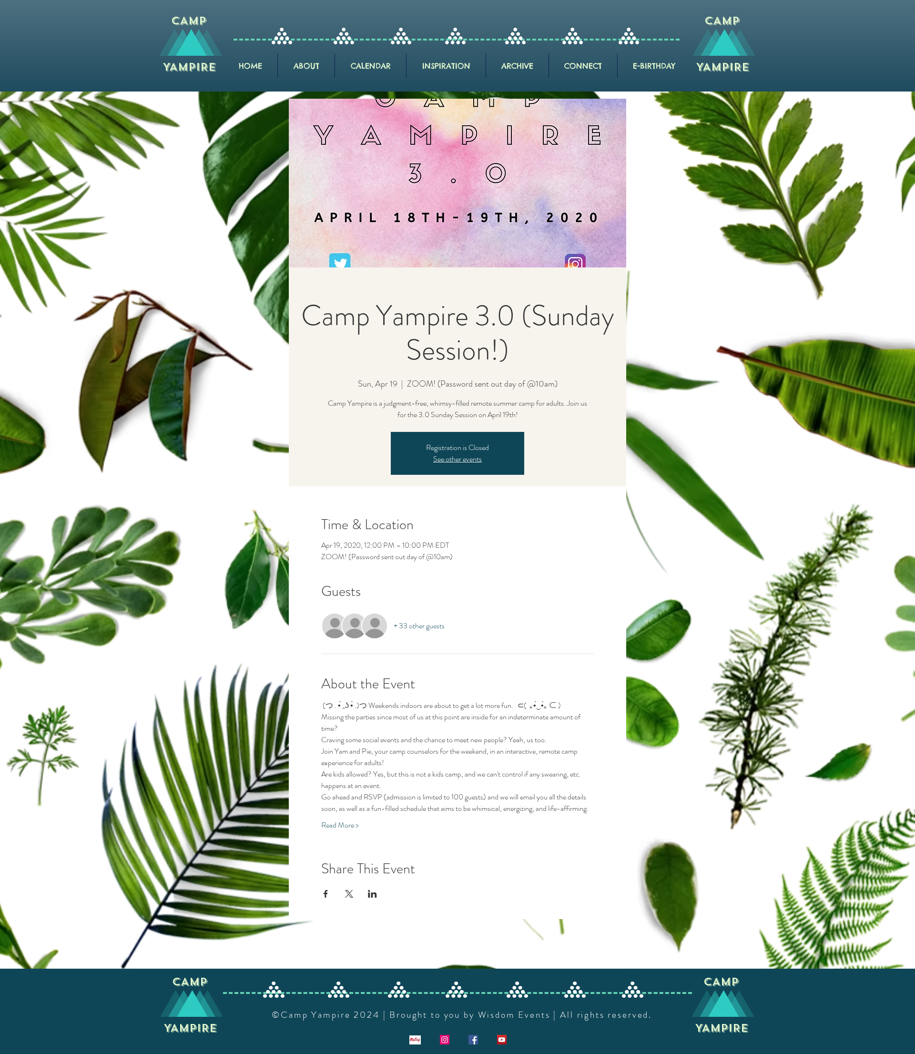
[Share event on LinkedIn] (372, 894)
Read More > (340, 825)
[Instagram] (444, 1039)
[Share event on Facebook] (325, 894)
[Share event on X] (349, 894)
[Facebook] (473, 1039)
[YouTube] (502, 1039)
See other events (457, 458)
